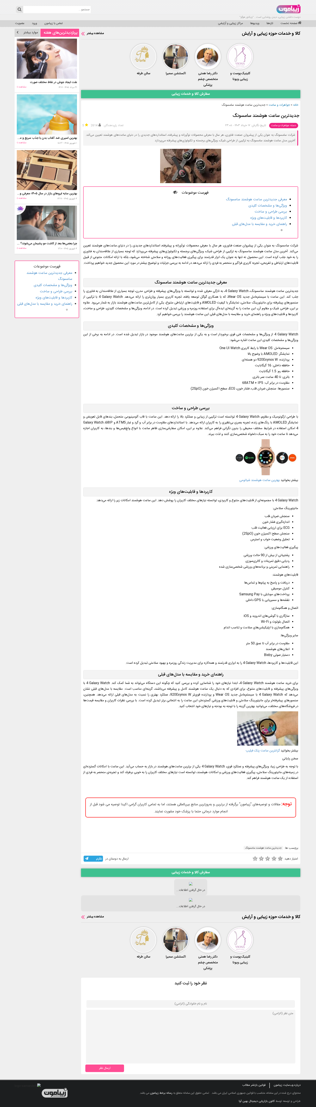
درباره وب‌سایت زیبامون (287, 1085)
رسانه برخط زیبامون (161, 1093)
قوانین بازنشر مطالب (253, 1085)
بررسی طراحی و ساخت (271, 212)
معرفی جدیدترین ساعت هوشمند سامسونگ (256, 199)
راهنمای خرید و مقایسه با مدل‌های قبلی (259, 224)
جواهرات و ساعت (279, 105)
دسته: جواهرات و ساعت (283, 125)
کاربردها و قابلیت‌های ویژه (268, 218)
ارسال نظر (104, 1068)
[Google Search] (19, 9)
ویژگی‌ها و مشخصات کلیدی (268, 206)
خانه (295, 105)
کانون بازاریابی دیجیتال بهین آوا (257, 1101)
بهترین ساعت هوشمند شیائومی (259, 480)
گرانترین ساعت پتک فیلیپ (263, 750)
